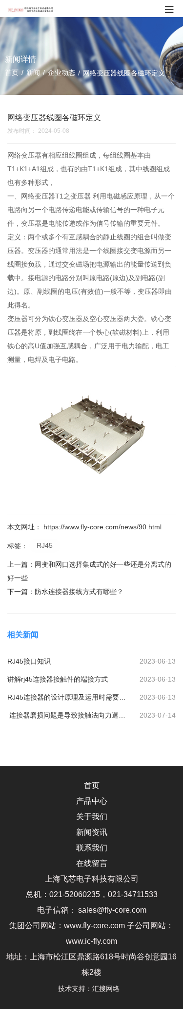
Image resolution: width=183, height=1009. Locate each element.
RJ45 (45, 545)
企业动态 (61, 72)
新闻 (33, 72)
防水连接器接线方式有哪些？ (79, 591)
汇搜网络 (108, 988)
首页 (12, 72)
